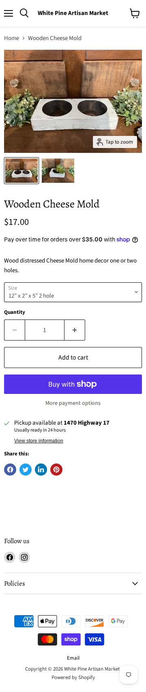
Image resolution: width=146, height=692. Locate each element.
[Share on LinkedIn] (41, 469)
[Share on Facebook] (10, 469)
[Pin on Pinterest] (56, 469)
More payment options (73, 403)
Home (11, 38)
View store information (38, 441)
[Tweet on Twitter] (25, 469)
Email (73, 658)
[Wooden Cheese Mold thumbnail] (21, 171)
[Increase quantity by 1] (74, 330)
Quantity (14, 312)
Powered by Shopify (73, 677)
